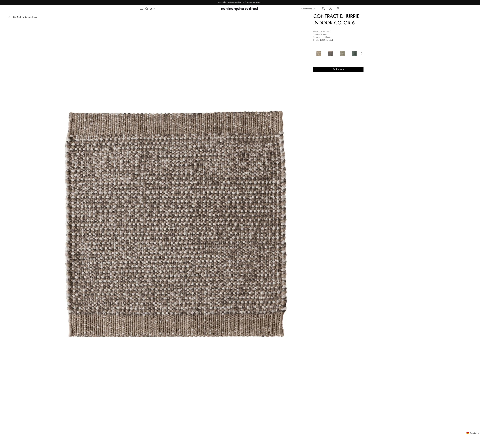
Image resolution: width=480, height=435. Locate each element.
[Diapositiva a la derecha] (362, 53)
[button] (143, 9)
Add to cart (338, 69)
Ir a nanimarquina (308, 8)
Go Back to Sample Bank (25, 17)
